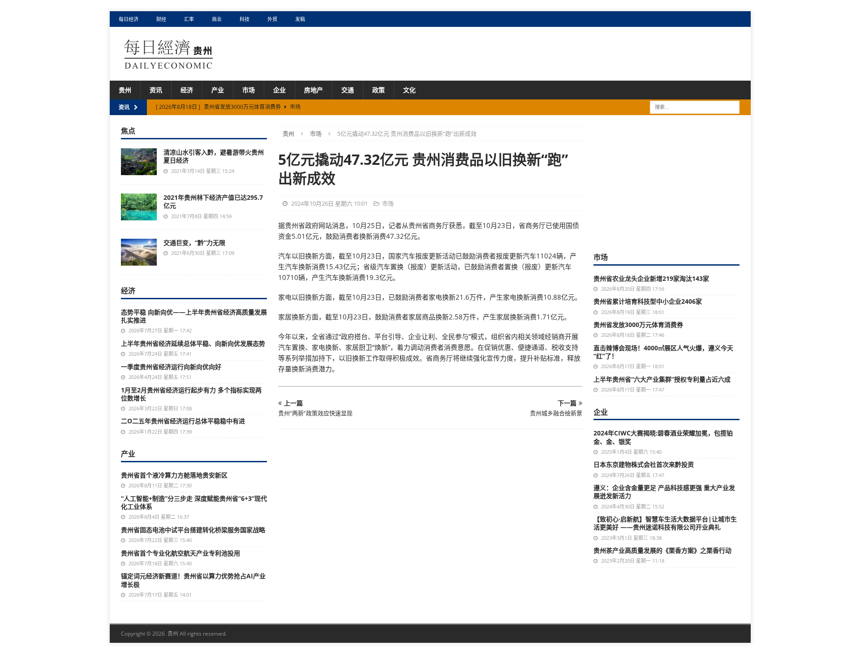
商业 (217, 19)
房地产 (313, 90)
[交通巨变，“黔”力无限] (139, 252)
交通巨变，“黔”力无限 (194, 242)
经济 (187, 90)
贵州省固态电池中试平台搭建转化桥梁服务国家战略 (193, 529)
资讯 (156, 90)
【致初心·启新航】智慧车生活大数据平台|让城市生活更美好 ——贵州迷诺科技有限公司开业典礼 (665, 523)
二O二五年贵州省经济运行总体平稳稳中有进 (183, 421)
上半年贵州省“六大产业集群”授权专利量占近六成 (662, 379)
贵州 (125, 90)
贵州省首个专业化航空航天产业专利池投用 (180, 553)
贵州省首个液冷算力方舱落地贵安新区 (174, 475)
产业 (217, 90)
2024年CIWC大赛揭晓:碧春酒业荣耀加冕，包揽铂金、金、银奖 (663, 437)
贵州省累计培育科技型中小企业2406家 (647, 301)
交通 (347, 90)
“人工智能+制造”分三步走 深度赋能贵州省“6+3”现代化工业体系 (194, 502)
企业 (279, 90)
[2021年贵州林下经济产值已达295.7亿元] (139, 207)
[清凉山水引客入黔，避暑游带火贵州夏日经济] (139, 161)
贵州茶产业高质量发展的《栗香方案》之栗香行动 (662, 550)
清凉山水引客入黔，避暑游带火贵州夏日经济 (213, 156)
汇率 (189, 19)
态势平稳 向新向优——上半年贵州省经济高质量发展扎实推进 (194, 316)
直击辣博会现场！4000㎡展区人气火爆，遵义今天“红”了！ (663, 352)
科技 (244, 19)
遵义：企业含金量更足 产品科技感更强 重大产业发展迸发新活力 (664, 491)
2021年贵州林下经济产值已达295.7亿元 (213, 201)
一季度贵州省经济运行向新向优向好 (171, 366)
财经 (161, 19)
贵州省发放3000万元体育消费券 (638, 324)
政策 (378, 90)
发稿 (300, 19)
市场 (248, 90)
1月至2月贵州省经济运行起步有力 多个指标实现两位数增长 (191, 394)
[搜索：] (695, 107)
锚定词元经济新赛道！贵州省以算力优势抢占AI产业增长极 (193, 580)
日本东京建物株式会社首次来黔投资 (643, 464)
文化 (409, 90)
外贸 (272, 19)
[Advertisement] (666, 182)
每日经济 (128, 19)
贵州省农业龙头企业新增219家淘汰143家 (651, 278)
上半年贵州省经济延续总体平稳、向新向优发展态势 (193, 343)
